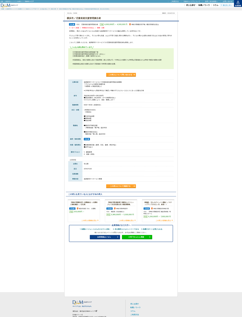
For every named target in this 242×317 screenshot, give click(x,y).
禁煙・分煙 (100, 28)
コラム (132, 311)
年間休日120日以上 (88, 28)
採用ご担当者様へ (211, 1)
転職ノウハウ (135, 307)
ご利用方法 (134, 315)
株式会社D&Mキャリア (87, 311)
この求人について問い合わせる (120, 75)
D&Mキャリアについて (192, 1)
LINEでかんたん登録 (136, 237)
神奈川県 (53, 9)
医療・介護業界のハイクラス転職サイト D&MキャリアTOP (19, 9)
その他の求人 (44, 9)
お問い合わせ (227, 1)
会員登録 (238, 5)
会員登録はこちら (104, 237)
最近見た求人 (227, 5)
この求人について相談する (120, 186)
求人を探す (134, 304)
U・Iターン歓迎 (74, 28)
